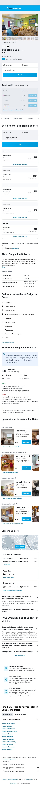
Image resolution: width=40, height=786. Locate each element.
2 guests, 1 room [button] (9, 70)
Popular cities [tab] (7, 714)
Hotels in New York (8, 739)
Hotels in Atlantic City (9, 742)
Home (4, 779)
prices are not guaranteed (9, 759)
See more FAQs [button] (20, 655)
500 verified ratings (16, 59)
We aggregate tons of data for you (14, 768)
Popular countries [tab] (20, 714)
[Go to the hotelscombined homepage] (13, 8)
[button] (3, 8)
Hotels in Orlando (7, 734)
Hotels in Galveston (8, 747)
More (3, 267)
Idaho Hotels (29, 779)
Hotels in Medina (7, 736)
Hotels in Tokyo (7, 749)
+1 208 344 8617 (7, 56)
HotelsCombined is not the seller (13, 764)
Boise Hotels (13, 783)
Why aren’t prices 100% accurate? (14, 771)
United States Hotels (13, 779)
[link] (12, 447)
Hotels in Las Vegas (8, 723)
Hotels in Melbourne (8, 729)
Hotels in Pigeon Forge (9, 731)
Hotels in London (7, 744)
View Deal (26, 442)
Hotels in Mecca (7, 726)
